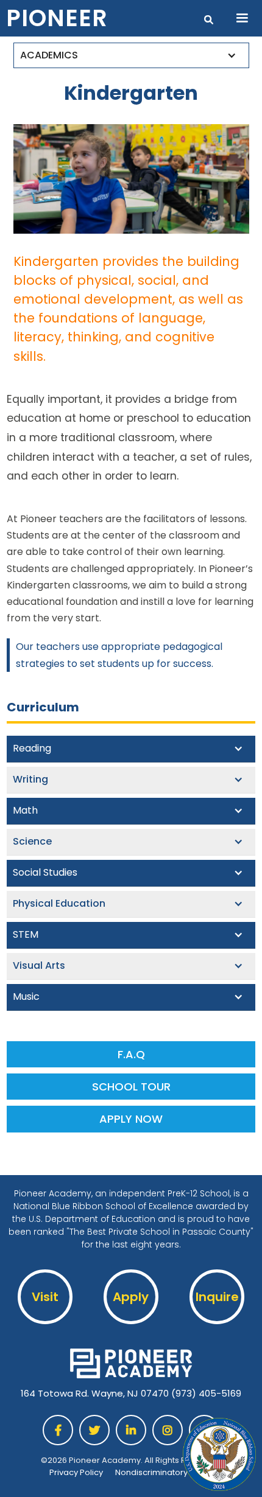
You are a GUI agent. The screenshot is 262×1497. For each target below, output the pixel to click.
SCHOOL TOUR (131, 1086)
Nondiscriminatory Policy (164, 1472)
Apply (131, 1297)
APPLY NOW (131, 1118)
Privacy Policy (76, 1472)
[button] (242, 18)
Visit (45, 1297)
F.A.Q (131, 1054)
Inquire (217, 1297)
